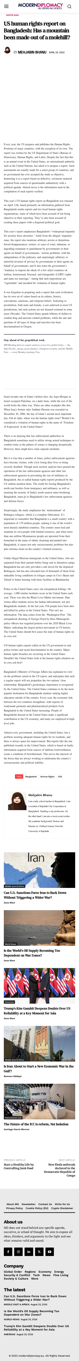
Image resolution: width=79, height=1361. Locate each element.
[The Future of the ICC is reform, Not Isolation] (39, 1101)
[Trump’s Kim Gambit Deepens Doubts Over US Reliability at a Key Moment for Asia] (39, 986)
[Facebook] (8, 63)
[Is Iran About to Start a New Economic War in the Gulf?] (39, 1044)
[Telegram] (52, 63)
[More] (61, 63)
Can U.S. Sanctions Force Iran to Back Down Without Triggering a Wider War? (35, 895)
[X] (16, 63)
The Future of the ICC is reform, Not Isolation (36, 1124)
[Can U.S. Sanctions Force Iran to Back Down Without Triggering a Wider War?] (39, 870)
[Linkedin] (34, 63)
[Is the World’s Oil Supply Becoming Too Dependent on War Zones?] (39, 928)
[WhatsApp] (25, 63)
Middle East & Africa (14, 886)
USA (60, 776)
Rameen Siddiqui (12, 1076)
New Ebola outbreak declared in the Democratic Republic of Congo (59, 1170)
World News (10, 944)
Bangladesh (31, 776)
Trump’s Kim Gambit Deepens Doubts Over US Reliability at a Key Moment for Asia (37, 1011)
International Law (13, 1117)
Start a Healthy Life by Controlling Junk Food (19, 1166)
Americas (9, 1002)
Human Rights (47, 776)
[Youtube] (49, 1251)
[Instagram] (18, 1251)
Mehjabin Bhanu (32, 52)
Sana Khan (9, 902)
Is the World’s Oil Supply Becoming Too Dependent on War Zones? (32, 953)
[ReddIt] (43, 63)
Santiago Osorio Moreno (16, 1129)
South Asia (12, 15)
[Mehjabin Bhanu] (8, 50)
